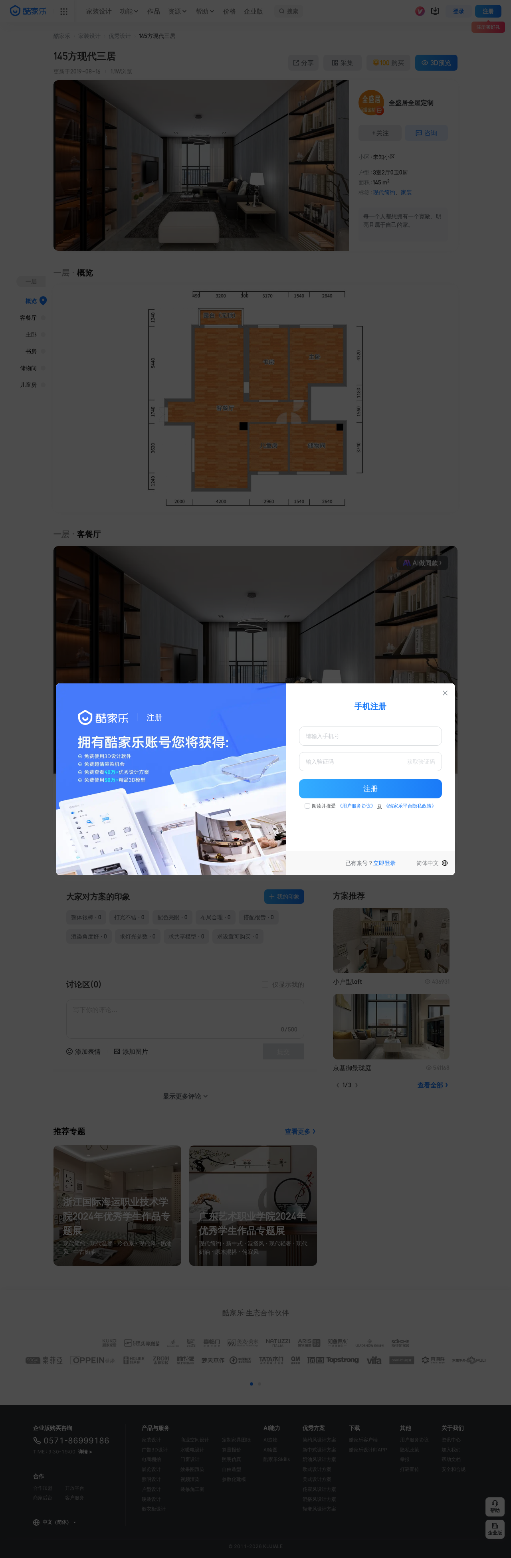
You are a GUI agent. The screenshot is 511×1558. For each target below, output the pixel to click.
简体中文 (427, 862)
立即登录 (384, 862)
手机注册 (370, 706)
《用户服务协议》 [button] (356, 806)
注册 (370, 788)
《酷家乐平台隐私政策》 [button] (410, 806)
